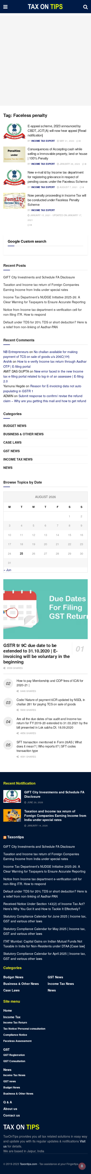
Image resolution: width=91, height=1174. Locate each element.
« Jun (7, 570)
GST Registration (14, 1055)
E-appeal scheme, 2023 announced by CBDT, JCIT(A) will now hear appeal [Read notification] (57, 130)
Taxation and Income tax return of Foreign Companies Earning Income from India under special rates (55, 815)
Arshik (7, 361)
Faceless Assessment (17, 1041)
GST (6, 1049)
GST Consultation (14, 1061)
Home (7, 1010)
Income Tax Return (15, 1022)
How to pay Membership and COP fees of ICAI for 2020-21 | (50, 682)
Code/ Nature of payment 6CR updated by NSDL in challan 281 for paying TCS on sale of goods (51, 701)
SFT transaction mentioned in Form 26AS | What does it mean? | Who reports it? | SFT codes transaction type (49, 746)
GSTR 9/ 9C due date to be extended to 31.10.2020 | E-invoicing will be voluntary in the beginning (36, 653)
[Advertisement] (45, 60)
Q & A (7, 1102)
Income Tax (12, 1017)
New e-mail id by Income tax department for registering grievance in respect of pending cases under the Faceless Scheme (57, 177)
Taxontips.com (28, 1164)
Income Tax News (17, 459)
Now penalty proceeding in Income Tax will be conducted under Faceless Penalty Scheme (57, 200)
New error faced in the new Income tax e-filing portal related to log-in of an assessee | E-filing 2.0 (43, 376)
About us (10, 1108)
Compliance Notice (15, 1035)
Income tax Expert (43, 140)
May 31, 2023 (66, 140)
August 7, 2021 (68, 187)
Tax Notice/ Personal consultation (24, 1029)
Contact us (11, 1115)
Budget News (14, 425)
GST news (11, 451)
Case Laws (12, 442)
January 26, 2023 (69, 163)
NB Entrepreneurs (15, 352)
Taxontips (15, 836)
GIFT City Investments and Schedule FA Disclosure (39, 277)
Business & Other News (23, 434)
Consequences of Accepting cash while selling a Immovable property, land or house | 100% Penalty (57, 153)
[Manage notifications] (81, 1166)
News (7, 467)
